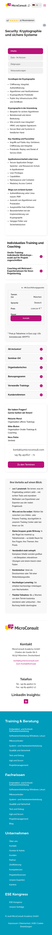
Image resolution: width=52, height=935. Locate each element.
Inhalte (14, 51)
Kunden (13, 855)
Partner (12, 860)
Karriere (12, 884)
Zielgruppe (15, 64)
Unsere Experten (17, 880)
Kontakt (26, 318)
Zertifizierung (15, 864)
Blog (11, 823)
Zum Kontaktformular (26, 664)
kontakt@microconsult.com (26, 661)
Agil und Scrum (16, 760)
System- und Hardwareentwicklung (25, 746)
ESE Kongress (15, 902)
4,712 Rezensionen (20, 20)
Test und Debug (16, 755)
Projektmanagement (18, 765)
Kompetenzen (15, 869)
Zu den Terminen (26, 464)
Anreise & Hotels (17, 850)
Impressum (13, 923)
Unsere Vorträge (16, 907)
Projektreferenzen (17, 875)
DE (37, 5)
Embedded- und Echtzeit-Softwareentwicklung (21, 730)
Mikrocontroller (16, 741)
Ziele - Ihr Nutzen (18, 57)
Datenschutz (24, 923)
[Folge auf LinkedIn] (26, 701)
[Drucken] (44, 25)
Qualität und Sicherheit (19, 750)
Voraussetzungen (18, 71)
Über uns (13, 841)
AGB (34, 923)
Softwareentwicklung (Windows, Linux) (27, 736)
